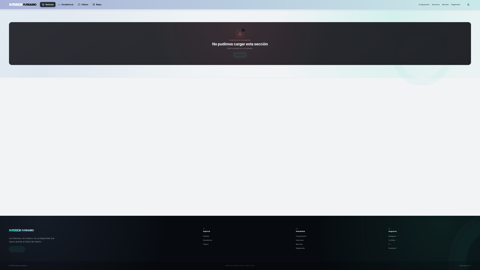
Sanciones (436, 5)
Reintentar (240, 55)
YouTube (392, 240)
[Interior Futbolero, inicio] (22, 4)
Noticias (50, 4)
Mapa (98, 4)
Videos (84, 4)
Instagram (393, 236)
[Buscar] (468, 4)
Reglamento (455, 5)
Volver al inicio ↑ (465, 265)
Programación (424, 5)
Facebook (393, 248)
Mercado (445, 5)
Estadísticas (68, 4)
